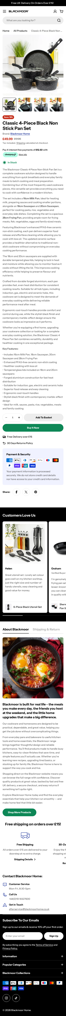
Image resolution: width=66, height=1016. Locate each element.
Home (6, 30)
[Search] (59, 20)
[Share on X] (26, 492)
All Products (20, 30)
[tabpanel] (33, 726)
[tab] (16, 630)
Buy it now (33, 427)
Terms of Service (44, 944)
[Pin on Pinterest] (36, 492)
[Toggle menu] (4, 11)
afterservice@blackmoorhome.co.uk (29, 909)
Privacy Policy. (10, 948)
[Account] (55, 11)
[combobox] (33, 20)
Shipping (20, 143)
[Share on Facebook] (16, 492)
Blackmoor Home (20, 133)
